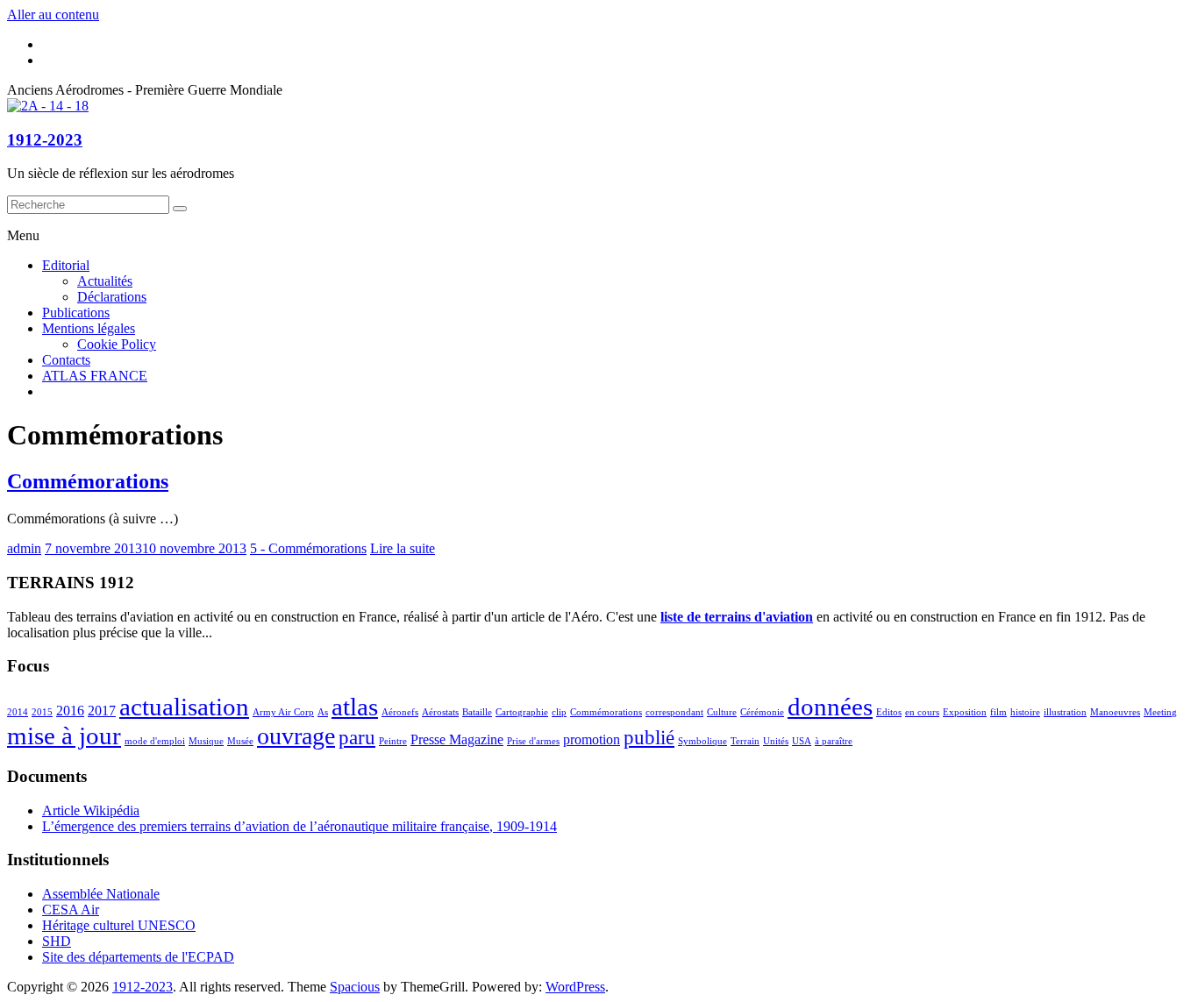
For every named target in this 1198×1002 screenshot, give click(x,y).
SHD (56, 941)
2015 (42, 712)
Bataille (477, 712)
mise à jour (64, 735)
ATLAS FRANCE (94, 375)
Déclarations (111, 296)
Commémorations (87, 481)
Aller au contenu (53, 14)
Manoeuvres (1115, 712)
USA (801, 741)
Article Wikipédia (90, 810)
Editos (889, 712)
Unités (775, 741)
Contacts (66, 359)
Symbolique (702, 741)
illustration (1065, 712)
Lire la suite (402, 548)
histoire (1025, 712)
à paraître (833, 741)
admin (24, 548)
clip (559, 712)
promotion (591, 740)
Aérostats (440, 712)
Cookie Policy (116, 344)
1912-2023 (44, 140)
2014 (17, 712)
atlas (355, 707)
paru (357, 737)
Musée (240, 741)
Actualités (104, 281)
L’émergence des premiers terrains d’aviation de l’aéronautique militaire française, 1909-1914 (299, 826)
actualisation (184, 707)
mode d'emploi (155, 741)
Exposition (965, 712)
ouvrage (296, 736)
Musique (206, 741)
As (322, 712)
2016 (70, 711)
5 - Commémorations (308, 548)
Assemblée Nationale (101, 893)
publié (649, 737)
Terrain (745, 741)
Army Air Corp (283, 712)
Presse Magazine (456, 740)
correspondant (674, 712)
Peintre (393, 741)
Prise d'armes (533, 741)
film (998, 712)
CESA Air (70, 909)
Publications (76, 312)
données (830, 707)
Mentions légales (88, 328)
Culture (722, 712)
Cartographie (522, 712)
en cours (922, 712)
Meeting (1160, 712)
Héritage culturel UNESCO (119, 925)
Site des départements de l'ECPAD (138, 956)
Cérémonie (762, 712)
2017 (102, 711)
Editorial (65, 265)
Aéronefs (400, 712)
